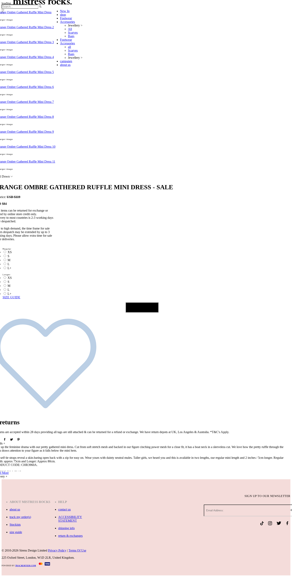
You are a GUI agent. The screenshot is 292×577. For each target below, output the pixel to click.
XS (10, 252)
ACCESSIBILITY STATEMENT (70, 518)
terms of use (77, 550)
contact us (64, 509)
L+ (9, 268)
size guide (16, 532)
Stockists (15, 524)
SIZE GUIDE (11, 297)
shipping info (66, 528)
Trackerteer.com (25, 566)
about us (15, 509)
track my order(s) (20, 517)
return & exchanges (70, 535)
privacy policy (57, 550)
